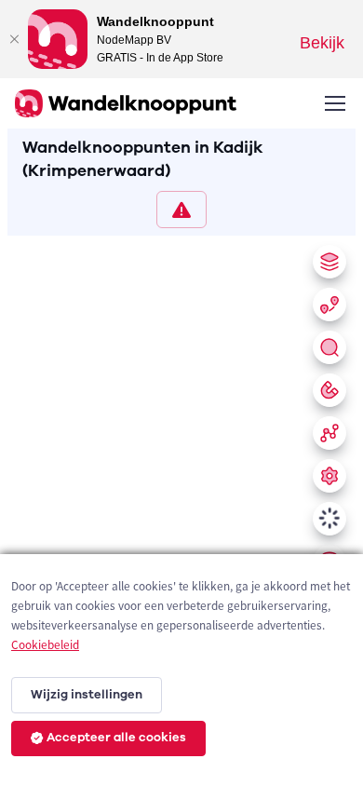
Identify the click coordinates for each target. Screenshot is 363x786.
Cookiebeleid (45, 645)
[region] (181, 507)
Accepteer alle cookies (116, 737)
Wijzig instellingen (86, 694)
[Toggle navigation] (334, 103)
